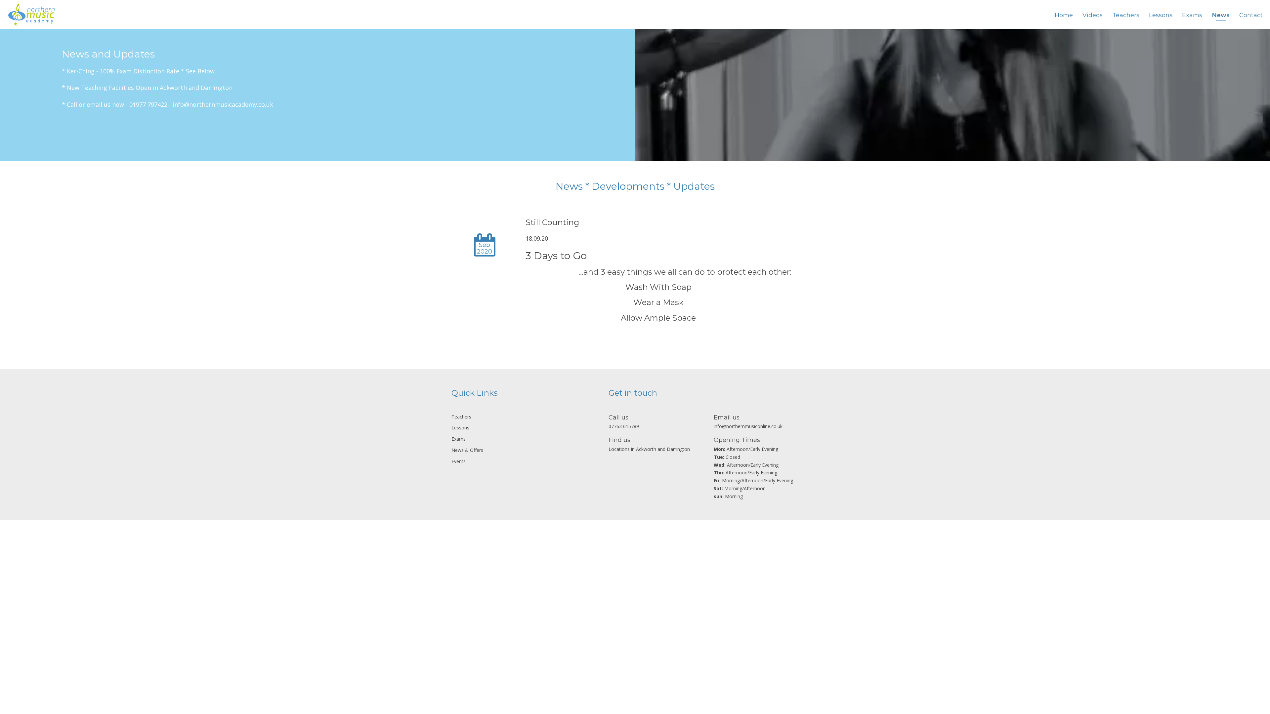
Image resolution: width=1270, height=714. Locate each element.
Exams (1192, 15)
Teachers (1125, 15)
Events (458, 461)
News (1221, 15)
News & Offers (467, 450)
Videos (1092, 15)
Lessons (1160, 15)
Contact (1251, 15)
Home (1064, 15)
